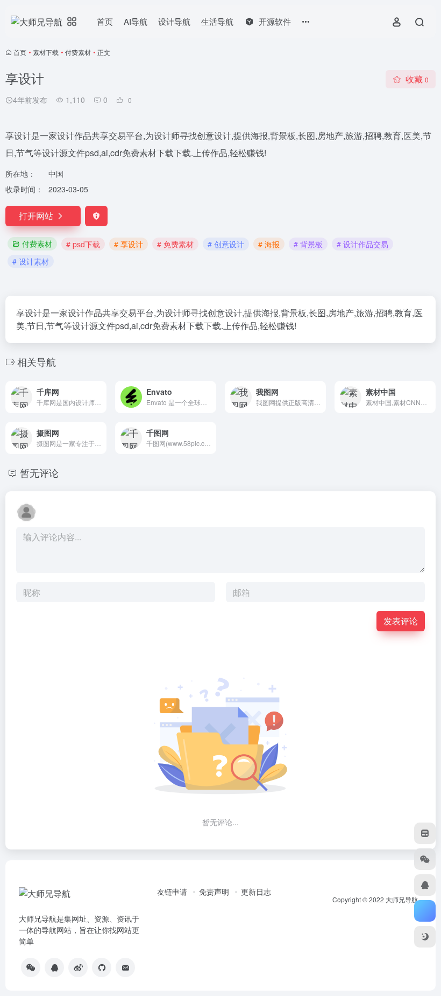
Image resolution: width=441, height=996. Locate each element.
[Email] (125, 967)
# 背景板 (308, 244)
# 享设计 (128, 244)
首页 (105, 21)
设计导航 (174, 21)
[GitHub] (101, 967)
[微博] (78, 967)
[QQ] (54, 967)
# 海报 (269, 244)
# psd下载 (83, 244)
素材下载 (46, 52)
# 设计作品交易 (362, 244)
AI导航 (135, 21)
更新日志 (256, 891)
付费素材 (78, 52)
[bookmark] (425, 833)
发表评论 (400, 621)
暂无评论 (39, 472)
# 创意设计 (226, 244)
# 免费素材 (175, 244)
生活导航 (217, 21)
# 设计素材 (30, 261)
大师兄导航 (402, 899)
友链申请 (172, 891)
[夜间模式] (425, 937)
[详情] (97, 389)
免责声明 (214, 891)
